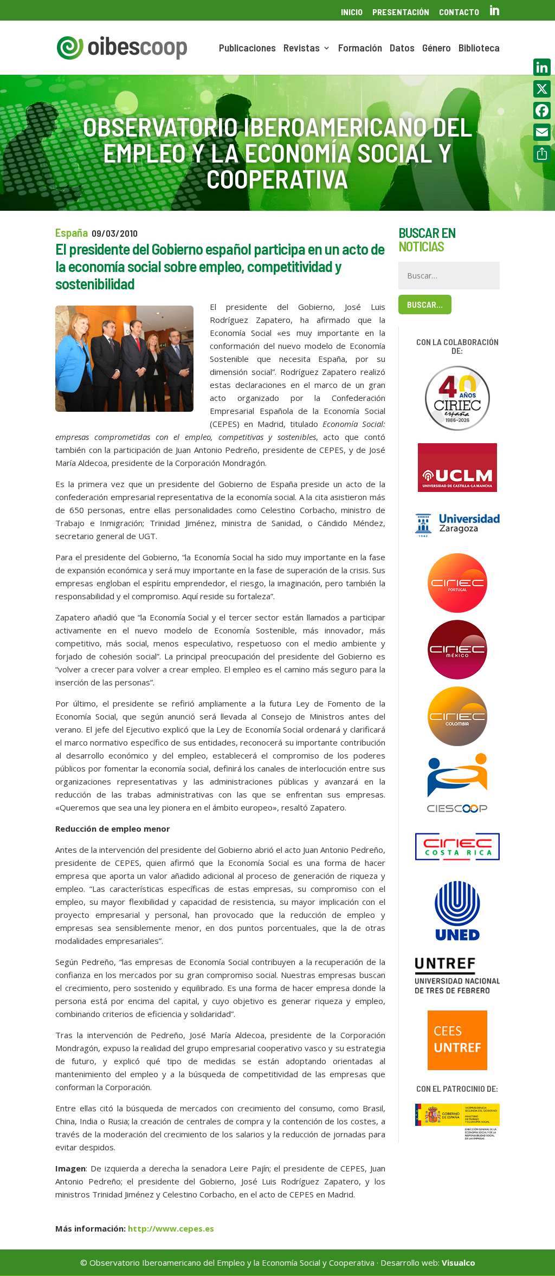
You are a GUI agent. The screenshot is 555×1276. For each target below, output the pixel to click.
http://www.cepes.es (171, 1228)
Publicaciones (247, 49)
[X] (542, 89)
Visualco (458, 1262)
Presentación (400, 12)
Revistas (301, 49)
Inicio (352, 12)
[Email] (542, 132)
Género (436, 49)
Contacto (459, 12)
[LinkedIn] (542, 67)
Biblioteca (479, 49)
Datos (402, 49)
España (71, 232)
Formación (360, 49)
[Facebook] (542, 110)
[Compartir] (542, 154)
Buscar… (425, 304)
